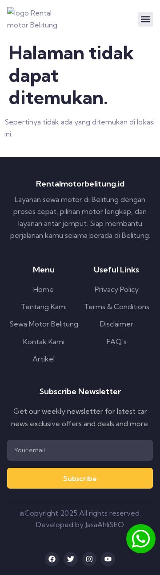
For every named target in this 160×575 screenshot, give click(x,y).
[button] (145, 19)
